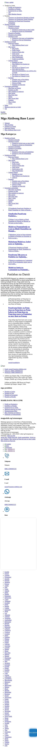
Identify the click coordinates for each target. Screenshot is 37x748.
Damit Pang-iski (12, 437)
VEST (10, 103)
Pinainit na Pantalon (14, 33)
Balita (6, 105)
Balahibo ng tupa (17, 62)
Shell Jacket (15, 54)
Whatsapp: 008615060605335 (14, 372)
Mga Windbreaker (17, 57)
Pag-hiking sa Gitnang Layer (20, 76)
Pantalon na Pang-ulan (19, 81)
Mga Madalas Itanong (14, 14)
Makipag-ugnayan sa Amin (13, 107)
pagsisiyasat (11, 362)
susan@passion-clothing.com (13, 487)
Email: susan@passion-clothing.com (15, 369)
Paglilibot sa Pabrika (14, 9)
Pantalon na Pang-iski (18, 84)
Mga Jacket (11, 47)
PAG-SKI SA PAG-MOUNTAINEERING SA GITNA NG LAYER (24, 70)
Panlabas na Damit (10, 41)
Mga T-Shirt (12, 102)
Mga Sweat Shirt (13, 98)
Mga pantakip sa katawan (16, 91)
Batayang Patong (13, 43)
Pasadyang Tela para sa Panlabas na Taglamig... (17, 256)
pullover (14, 66)
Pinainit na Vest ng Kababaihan (21, 40)
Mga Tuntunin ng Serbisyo (13, 413)
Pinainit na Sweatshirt (14, 35)
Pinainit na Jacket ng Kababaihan (22, 31)
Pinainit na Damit (10, 24)
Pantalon (11, 78)
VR (9, 12)
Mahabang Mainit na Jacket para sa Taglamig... (19, 243)
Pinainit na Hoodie (14, 26)
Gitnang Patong (13, 60)
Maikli (10, 97)
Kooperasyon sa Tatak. (15, 11)
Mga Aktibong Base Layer (20, 45)
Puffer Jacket (16, 50)
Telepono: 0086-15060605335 (14, 371)
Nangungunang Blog (11, 411)
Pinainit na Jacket (13, 28)
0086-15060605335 (10, 469)
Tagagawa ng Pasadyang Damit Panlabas (20, 19)
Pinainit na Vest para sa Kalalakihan (23, 38)
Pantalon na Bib (13, 90)
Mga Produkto (9, 125)
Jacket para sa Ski (17, 55)
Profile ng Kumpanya (14, 7)
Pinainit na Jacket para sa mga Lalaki (23, 29)
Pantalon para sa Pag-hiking (20, 79)
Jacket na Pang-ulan (18, 52)
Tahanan (7, 123)
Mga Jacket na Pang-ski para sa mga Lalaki (22, 439)
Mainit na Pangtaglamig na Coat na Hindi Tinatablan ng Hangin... (19, 229)
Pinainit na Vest (13, 36)
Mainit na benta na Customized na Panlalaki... (18, 269)
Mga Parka (15, 48)
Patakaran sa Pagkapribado (13, 414)
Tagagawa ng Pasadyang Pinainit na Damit (21, 17)
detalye (17, 362)
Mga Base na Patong (14, 88)
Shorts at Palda (16, 83)
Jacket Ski (4, 437)
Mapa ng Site (11, 435)
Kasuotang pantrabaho (11, 86)
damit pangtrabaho (23, 437)
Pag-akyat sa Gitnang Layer (20, 67)
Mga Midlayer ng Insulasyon (20, 64)
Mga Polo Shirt (12, 95)
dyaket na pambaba (18, 59)
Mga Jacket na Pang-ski (8, 441)
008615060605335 (10, 504)
